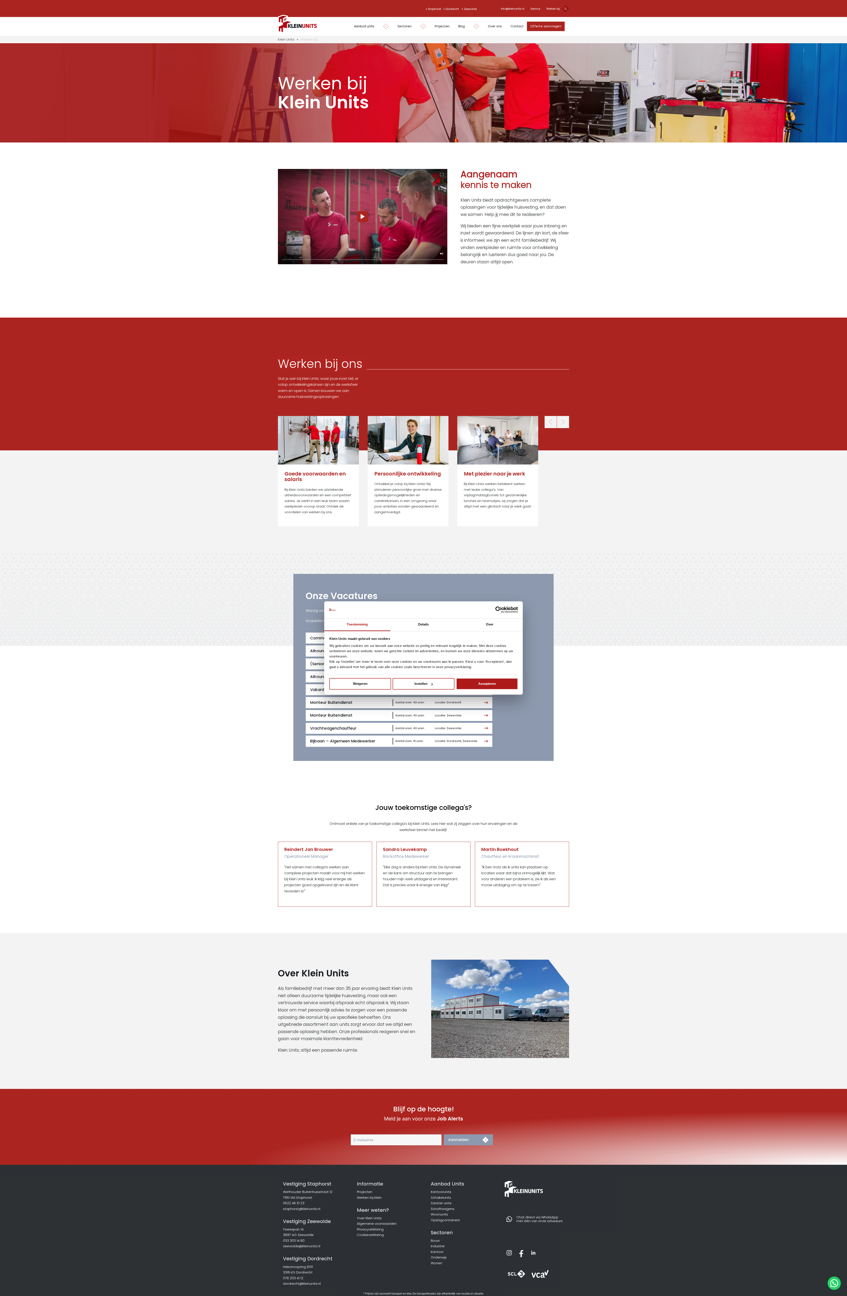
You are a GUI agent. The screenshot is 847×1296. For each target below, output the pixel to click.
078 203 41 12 (293, 1278)
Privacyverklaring (370, 1229)
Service (535, 9)
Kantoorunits (441, 1191)
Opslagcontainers (445, 1220)
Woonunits (439, 1214)
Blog (461, 26)
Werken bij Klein (369, 1197)
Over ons (495, 26)
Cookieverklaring (370, 1234)
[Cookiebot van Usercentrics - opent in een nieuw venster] (498, 610)
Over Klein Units (369, 1218)
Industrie (438, 1246)
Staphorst (434, 9)
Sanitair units (441, 1203)
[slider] (362, 259)
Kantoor (437, 1251)
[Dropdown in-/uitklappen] (384, 26)
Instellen (420, 684)
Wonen (436, 1263)
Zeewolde (470, 9)
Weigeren (360, 684)
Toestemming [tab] (357, 624)
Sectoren (404, 26)
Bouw (435, 1240)
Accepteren (487, 684)
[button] (442, 175)
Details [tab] (423, 624)
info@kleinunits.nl (512, 9)
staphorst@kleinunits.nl (301, 1208)
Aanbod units (364, 26)
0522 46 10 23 (293, 1203)
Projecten (442, 26)
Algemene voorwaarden (377, 1223)
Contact (517, 26)
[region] (362, 216)
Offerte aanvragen (546, 26)
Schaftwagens (442, 1208)
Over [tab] (489, 624)
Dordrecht (452, 9)
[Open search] (565, 8)
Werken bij (553, 9)
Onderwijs (439, 1257)
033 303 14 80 (294, 1240)
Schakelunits (441, 1197)
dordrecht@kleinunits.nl (302, 1283)
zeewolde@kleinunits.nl (301, 1246)
